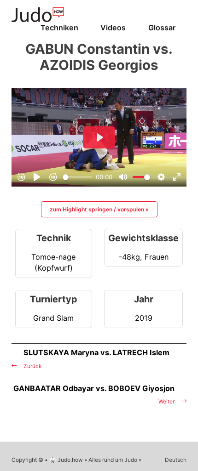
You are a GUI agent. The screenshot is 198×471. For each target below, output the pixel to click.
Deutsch (175, 459)
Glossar (161, 27)
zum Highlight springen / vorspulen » (99, 209)
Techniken (59, 27)
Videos (113, 27)
